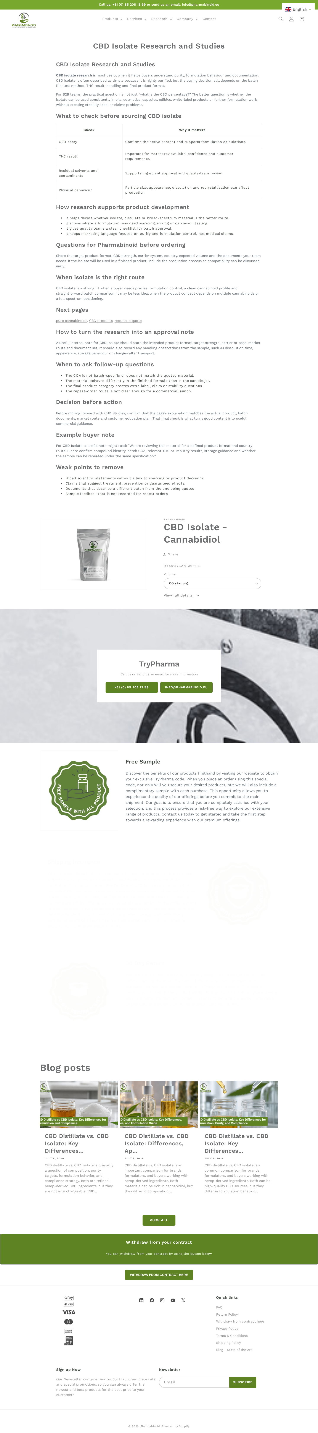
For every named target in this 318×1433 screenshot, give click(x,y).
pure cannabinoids (71, 321)
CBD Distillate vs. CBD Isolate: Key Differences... (77, 1143)
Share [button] (173, 554)
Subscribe (242, 1382)
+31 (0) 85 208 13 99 (132, 687)
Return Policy (227, 1314)
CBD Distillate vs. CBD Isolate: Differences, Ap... (157, 1143)
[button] (112, 19)
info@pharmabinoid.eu (186, 687)
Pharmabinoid (150, 1426)
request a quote (128, 321)
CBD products (101, 321)
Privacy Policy (227, 1329)
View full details (179, 595)
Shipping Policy (228, 1343)
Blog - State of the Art (234, 1350)
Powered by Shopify (175, 1426)
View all (159, 1220)
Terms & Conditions (232, 1336)
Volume (170, 574)
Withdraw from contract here (240, 1322)
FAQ (219, 1307)
